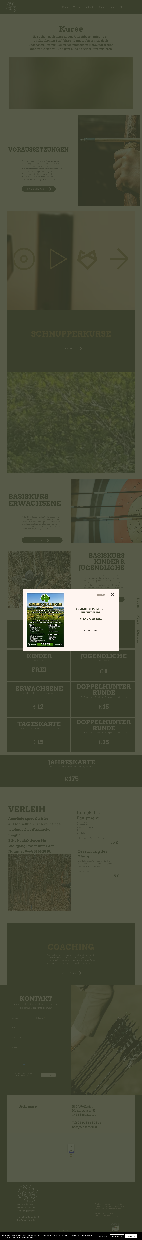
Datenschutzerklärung (26, 1237)
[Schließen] (139, 1236)
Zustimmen (131, 1236)
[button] (101, 595)
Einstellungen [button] (104, 1236)
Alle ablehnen (117, 1236)
